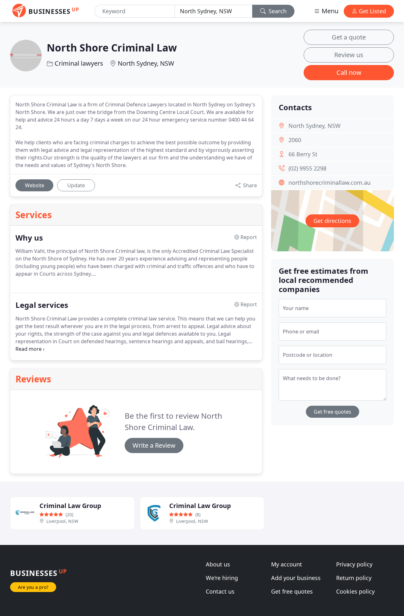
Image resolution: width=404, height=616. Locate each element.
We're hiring (222, 578)
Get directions (332, 220)
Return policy (353, 578)
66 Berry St (303, 154)
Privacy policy (354, 564)
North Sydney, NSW (146, 63)
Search (277, 11)
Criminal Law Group (70, 505)
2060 (294, 140)
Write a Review (154, 445)
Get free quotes (332, 411)
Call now (348, 72)
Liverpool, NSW (62, 521)
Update (76, 185)
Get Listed (371, 11)
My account (286, 564)
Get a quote (349, 37)
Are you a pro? (33, 587)
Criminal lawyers (79, 63)
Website (34, 185)
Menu (329, 11)
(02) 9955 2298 (307, 168)
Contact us (220, 591)
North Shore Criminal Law (112, 47)
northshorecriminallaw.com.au (329, 182)
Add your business (296, 578)
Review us (348, 55)
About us (218, 564)
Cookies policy (355, 591)
